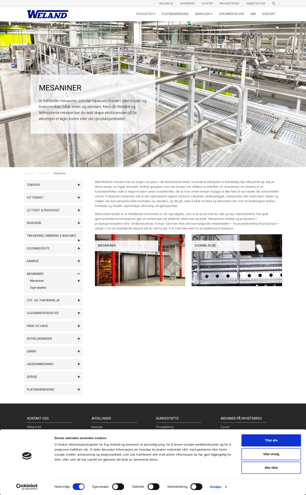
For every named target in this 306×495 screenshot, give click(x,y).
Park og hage (37, 326)
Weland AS (166, 3)
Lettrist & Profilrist (43, 210)
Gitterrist (35, 197)
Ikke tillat (271, 467)
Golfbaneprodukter (42, 313)
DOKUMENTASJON (231, 14)
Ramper (33, 261)
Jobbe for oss (255, 3)
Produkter (44, 173)
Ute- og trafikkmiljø (43, 300)
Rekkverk (34, 223)
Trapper (33, 185)
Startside (29, 173)
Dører (31, 351)
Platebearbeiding (40, 389)
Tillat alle (271, 440)
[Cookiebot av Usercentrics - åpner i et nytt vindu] (27, 487)
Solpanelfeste (38, 248)
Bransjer (97, 427)
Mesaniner (35, 274)
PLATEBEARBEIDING (175, 14)
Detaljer (215, 487)
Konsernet (187, 3)
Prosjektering (229, 3)
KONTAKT (269, 14)
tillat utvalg (271, 454)
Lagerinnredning (40, 364)
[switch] (118, 486)
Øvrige (32, 377)
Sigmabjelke (38, 287)
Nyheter (207, 3)
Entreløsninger (39, 339)
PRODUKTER (144, 14)
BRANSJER (202, 14)
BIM (253, 14)
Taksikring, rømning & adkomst (52, 236)
